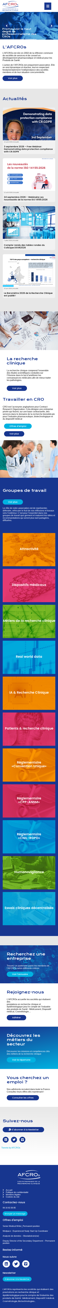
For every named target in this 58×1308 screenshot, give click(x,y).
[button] (28, 1129)
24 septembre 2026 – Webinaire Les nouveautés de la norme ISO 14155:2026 (25, 198)
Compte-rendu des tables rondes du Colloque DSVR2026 (24, 246)
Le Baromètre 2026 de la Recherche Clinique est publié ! (28, 294)
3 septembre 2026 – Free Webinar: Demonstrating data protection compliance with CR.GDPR (28, 149)
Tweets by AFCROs (10, 1148)
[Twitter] (14, 1140)
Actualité (16, 142)
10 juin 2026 (8, 288)
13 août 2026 (8, 192)
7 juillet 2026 (8, 240)
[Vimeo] (22, 1140)
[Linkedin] (6, 1140)
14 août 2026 (8, 142)
